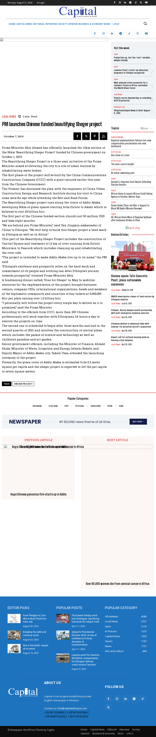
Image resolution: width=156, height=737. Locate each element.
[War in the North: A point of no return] (14, 648)
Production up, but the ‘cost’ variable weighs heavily (132, 59)
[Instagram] (120, 3)
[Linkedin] (125, 3)
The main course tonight (122, 164)
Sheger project (23, 384)
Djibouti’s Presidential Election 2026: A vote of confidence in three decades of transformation (84, 638)
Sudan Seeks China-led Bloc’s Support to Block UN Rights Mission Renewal (130, 207)
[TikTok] (136, 3)
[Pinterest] (95, 136)
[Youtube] (146, 3)
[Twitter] (141, 3)
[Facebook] (114, 3)
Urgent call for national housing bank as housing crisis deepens (130, 339)
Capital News (117, 137)
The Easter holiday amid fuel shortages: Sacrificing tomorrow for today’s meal (85, 618)
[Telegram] (130, 3)
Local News (9, 116)
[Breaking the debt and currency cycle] (14, 635)
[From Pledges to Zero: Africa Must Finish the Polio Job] (14, 618)
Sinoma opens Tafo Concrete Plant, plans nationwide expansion (129, 280)
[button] (145, 23)
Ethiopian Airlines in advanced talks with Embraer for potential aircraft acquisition (131, 325)
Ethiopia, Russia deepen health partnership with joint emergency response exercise (131, 312)
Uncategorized (119, 107)
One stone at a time (120, 155)
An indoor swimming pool (122, 172)
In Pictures (116, 152)
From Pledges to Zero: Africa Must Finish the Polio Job (34, 618)
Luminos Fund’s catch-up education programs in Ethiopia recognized (131, 71)
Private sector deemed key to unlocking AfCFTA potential (132, 99)
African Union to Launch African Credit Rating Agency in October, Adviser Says (131, 195)
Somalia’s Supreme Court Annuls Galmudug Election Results (131, 183)
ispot (116, 54)
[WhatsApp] (103, 136)
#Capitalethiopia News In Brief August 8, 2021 (132, 111)
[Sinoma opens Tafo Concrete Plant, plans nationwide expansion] (132, 256)
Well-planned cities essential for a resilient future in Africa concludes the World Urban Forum (131, 85)
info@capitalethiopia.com (72, 708)
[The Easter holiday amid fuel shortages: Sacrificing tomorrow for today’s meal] (62, 618)
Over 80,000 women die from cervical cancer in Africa (117, 583)
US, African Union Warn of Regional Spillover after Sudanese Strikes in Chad (131, 219)
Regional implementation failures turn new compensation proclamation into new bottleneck (131, 143)
